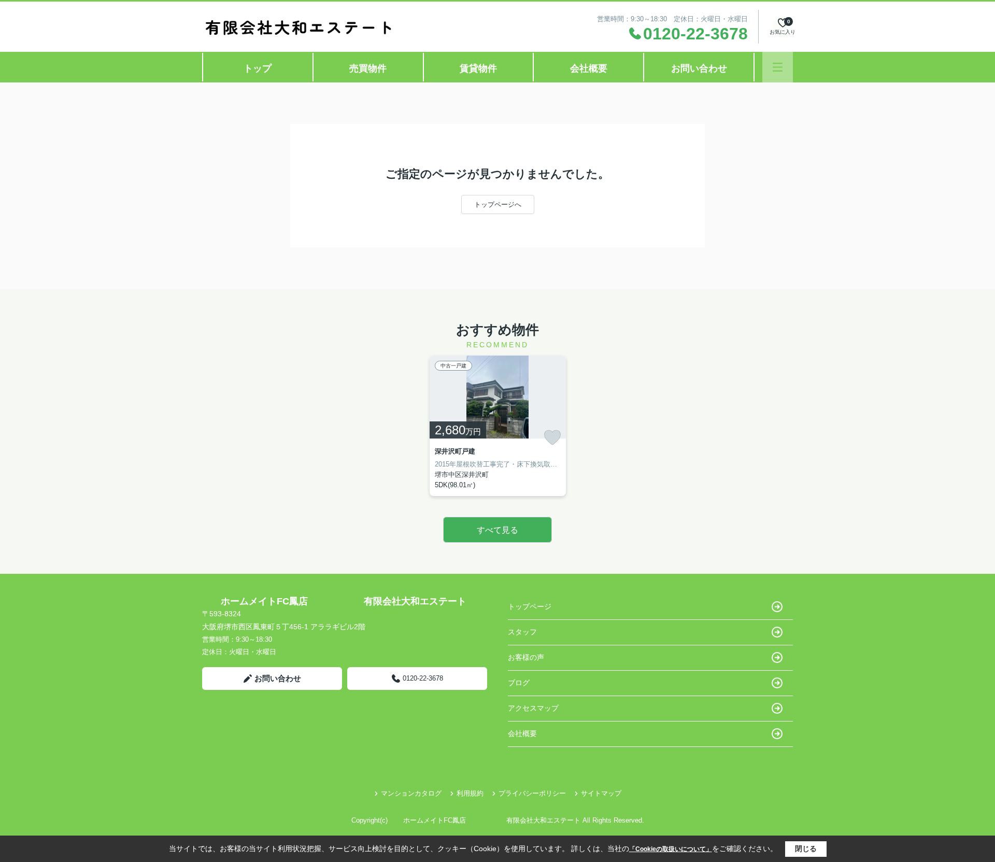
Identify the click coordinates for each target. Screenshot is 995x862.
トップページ (529, 606)
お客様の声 (526, 657)
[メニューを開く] (777, 67)
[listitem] (498, 426)
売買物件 (368, 68)
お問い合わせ (699, 68)
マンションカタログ (411, 793)
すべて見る (497, 530)
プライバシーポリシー (532, 793)
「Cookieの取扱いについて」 (670, 849)
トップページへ (497, 204)
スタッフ (522, 632)
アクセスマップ (533, 708)
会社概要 (588, 68)
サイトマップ (601, 793)
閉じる (806, 848)
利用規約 (470, 793)
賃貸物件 (478, 68)
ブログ (519, 683)
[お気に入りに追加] (552, 437)
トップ (258, 68)
